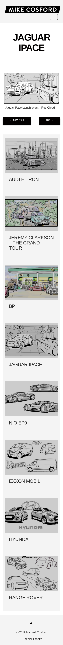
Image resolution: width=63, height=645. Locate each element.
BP (49, 120)
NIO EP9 (17, 120)
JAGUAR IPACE (31, 42)
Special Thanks (32, 638)
